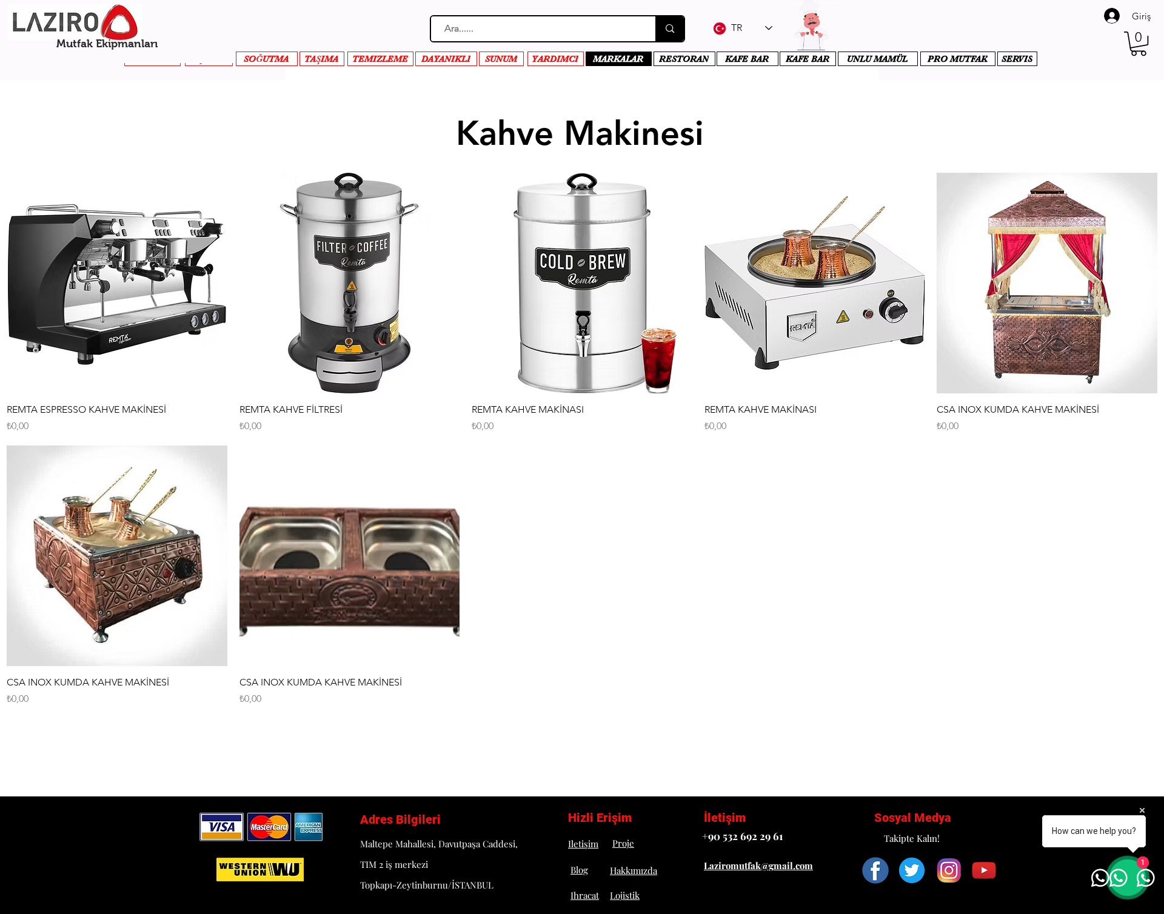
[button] (1138, 44)
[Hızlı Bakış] (117, 283)
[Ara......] (669, 28)
